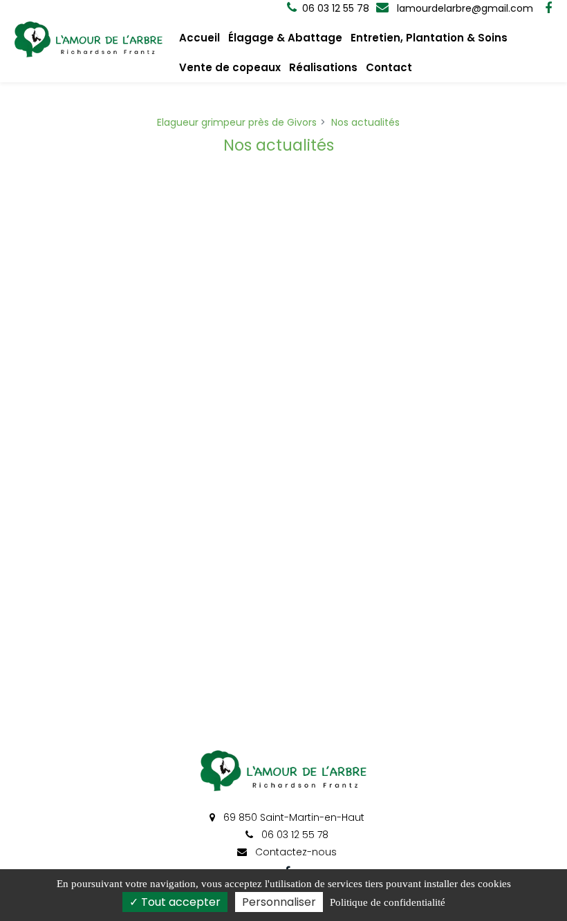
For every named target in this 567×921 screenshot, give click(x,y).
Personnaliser (279, 902)
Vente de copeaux (230, 67)
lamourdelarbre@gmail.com (463, 8)
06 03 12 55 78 (293, 835)
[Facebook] (548, 8)
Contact (389, 67)
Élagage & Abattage (285, 37)
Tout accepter (179, 902)
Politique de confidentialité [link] (387, 902)
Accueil (199, 37)
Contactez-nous (294, 852)
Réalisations (323, 67)
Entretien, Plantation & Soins (429, 37)
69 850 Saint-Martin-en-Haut (292, 817)
